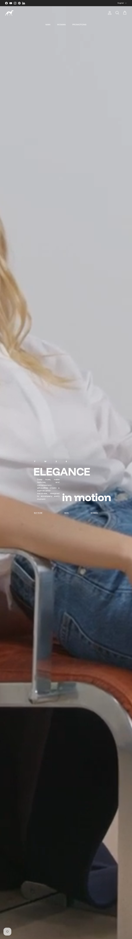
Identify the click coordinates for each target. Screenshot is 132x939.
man (66, 513)
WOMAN (61, 24)
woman (94, 513)
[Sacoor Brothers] (9, 13)
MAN (48, 24)
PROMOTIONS (79, 24)
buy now (38, 513)
